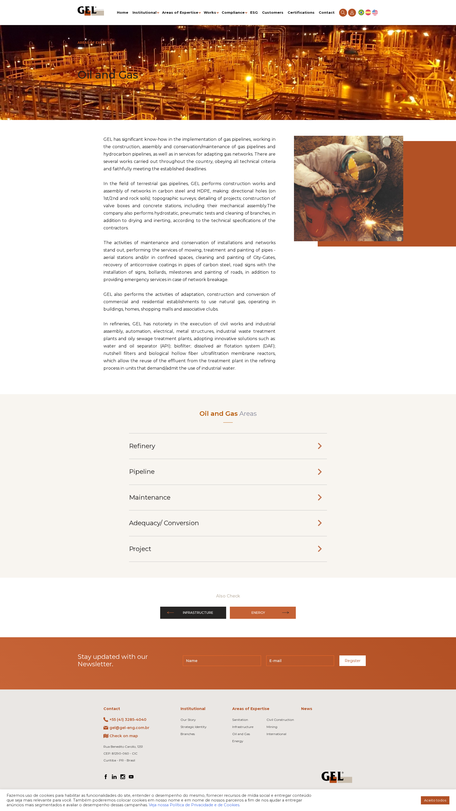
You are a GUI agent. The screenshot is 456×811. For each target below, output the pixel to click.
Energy (258, 613)
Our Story (188, 720)
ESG (254, 12)
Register (352, 660)
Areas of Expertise (180, 12)
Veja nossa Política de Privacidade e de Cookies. (194, 805)
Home (122, 12)
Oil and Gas (241, 734)
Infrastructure (198, 613)
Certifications (301, 12)
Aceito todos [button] (435, 800)
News (306, 708)
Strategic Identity (193, 727)
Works (210, 12)
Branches (187, 734)
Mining (272, 727)
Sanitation (240, 720)
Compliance (233, 12)
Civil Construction (280, 720)
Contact (327, 12)
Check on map (124, 735)
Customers (272, 12)
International (276, 734)
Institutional (144, 12)
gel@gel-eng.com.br (129, 727)
